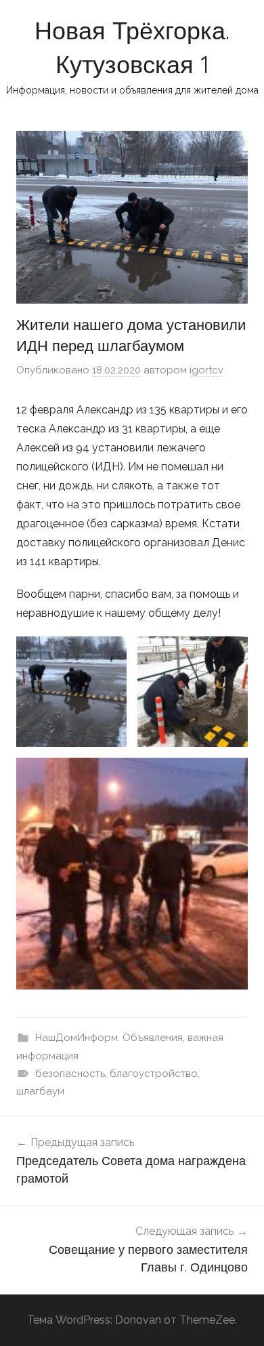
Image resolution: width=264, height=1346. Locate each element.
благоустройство (154, 1073)
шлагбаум (40, 1091)
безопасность (70, 1073)
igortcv (206, 370)
